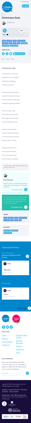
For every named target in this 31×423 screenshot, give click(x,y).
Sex (18, 43)
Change (9, 40)
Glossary (19, 346)
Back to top (22, 308)
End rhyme (24, 43)
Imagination (21, 40)
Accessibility (5, 389)
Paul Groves (11, 22)
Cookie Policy (5, 391)
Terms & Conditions (13, 391)
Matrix (12, 395)
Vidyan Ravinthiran (10, 296)
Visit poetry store (17, 207)
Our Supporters (7, 342)
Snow (5, 294)
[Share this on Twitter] (3, 53)
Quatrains (6, 45)
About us (5, 338)
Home (4, 335)
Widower (6, 270)
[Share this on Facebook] (7, 53)
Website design (5, 395)
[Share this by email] (10, 53)
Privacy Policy (24, 389)
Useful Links (20, 349)
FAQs (18, 353)
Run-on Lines (13, 45)
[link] (5, 31)
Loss (10, 43)
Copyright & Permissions (14, 389)
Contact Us (5, 345)
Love (14, 43)
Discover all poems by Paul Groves (11, 256)
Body (4, 40)
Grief (14, 40)
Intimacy (5, 43)
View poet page (17, 190)
